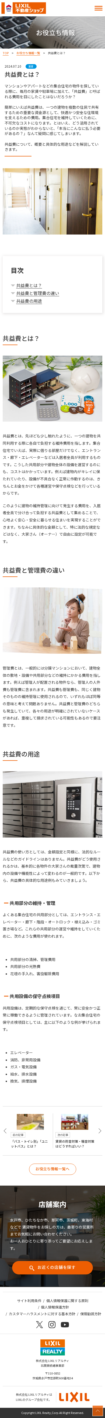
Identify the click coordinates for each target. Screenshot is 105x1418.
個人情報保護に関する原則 (67, 1300)
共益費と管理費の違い (37, 293)
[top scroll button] (97, 1410)
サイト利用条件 (29, 1300)
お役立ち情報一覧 (28, 53)
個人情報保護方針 (55, 1307)
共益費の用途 (29, 301)
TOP (6, 53)
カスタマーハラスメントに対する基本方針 (42, 1313)
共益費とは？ (29, 285)
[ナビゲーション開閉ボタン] (98, 8)
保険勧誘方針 (90, 1313)
